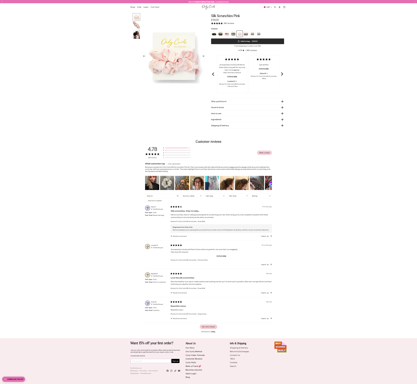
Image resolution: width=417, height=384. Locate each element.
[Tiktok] (175, 370)
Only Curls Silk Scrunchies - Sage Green (193, 314)
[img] (236, 81)
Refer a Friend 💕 (193, 366)
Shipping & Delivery (220, 125)
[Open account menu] (279, 7)
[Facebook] (167, 370)
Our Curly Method (194, 351)
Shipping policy (134, 373)
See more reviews (208, 327)
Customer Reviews (194, 359)
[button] (213, 74)
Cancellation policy (145, 373)
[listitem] (214, 34)
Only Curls (138, 368)
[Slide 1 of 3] (136, 17)
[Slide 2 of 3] (136, 24)
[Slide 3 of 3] (136, 34)
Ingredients (216, 119)
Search (233, 366)
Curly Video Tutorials (195, 355)
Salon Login (191, 373)
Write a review (264, 153)
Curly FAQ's (191, 362)
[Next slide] (203, 56)
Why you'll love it (218, 101)
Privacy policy (143, 371)
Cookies (233, 362)
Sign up (175, 361)
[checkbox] (162, 200)
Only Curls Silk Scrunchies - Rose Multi (192, 221)
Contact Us (235, 355)
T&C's (232, 359)
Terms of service (153, 371)
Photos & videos (155, 201)
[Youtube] (179, 370)
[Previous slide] (143, 56)
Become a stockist (194, 370)
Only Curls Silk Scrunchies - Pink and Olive (193, 260)
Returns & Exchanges (239, 351)
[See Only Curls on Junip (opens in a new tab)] (213, 332)
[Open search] (275, 7)
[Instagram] (171, 370)
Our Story (190, 348)
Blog (188, 377)
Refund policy (134, 371)
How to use (216, 113)
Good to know (217, 107)
